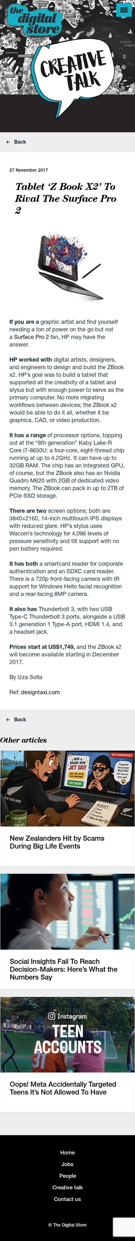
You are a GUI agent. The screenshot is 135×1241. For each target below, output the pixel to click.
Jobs (67, 1164)
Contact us (67, 1199)
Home (67, 1152)
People (67, 1176)
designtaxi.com (40, 692)
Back (19, 142)
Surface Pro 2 (31, 336)
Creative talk (67, 1187)
